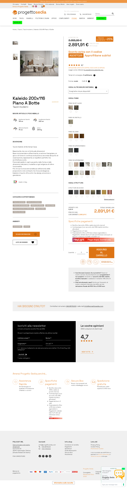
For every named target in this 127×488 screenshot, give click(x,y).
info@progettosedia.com (47, 445)
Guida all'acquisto (70, 450)
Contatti (23, 4)
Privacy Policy (95, 445)
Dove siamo (80, 4)
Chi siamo (16, 4)
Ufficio (54, 18)
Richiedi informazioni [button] (23, 234)
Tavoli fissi (50, 205)
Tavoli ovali (40, 209)
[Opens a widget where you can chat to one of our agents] (113, 476)
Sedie (15, 18)
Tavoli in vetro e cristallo (23, 209)
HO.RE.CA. (17, 23)
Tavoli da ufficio (37, 205)
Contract (101, 18)
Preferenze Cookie (97, 448)
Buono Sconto (38, 4)
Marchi (82, 18)
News (30, 4)
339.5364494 (71, 14)
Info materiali (49, 4)
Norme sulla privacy (103, 454)
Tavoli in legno (19, 212)
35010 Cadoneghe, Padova (21, 450)
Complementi (64, 18)
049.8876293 (86, 14)
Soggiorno (17, 226)
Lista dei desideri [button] (22, 242)
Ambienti (90, 18)
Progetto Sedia (88, 469)
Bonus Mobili (60, 4)
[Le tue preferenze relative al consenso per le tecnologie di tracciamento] (123, 484)
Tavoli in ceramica (34, 202)
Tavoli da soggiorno (21, 205)
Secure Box (69, 452)
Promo (74, 18)
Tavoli (21, 18)
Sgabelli (29, 18)
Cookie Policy (95, 447)
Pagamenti (68, 447)
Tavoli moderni (19, 202)
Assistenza (68, 454)
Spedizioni (68, 448)
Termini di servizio (96, 456)
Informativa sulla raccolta (63, 483)
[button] (42, 6)
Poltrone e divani (42, 18)
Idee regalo (70, 4)
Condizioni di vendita (72, 445)
